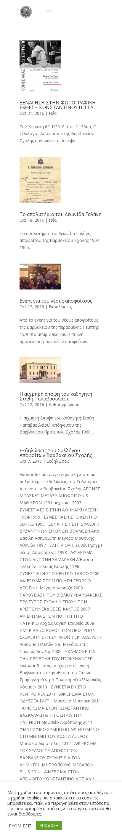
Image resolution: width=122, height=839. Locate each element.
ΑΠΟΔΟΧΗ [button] (49, 825)
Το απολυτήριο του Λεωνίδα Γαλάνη (61, 214)
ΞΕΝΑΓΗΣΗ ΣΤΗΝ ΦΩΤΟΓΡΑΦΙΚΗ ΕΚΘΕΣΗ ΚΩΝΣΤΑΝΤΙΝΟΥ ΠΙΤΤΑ (58, 105)
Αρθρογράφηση (64, 404)
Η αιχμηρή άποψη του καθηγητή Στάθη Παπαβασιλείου (56, 396)
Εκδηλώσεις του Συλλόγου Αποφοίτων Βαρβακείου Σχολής (56, 452)
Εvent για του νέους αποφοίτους (56, 301)
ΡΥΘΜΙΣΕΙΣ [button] (20, 825)
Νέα (53, 113)
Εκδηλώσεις (60, 306)
